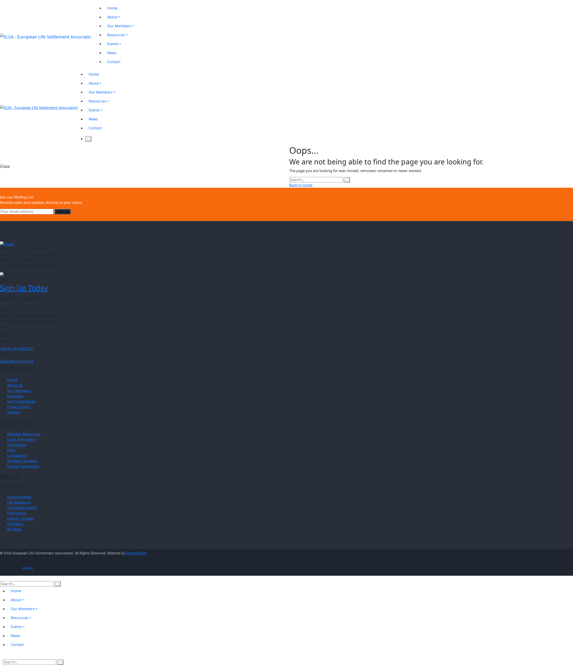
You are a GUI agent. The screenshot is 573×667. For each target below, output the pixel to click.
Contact (13, 412)
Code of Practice (21, 439)
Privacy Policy (18, 406)
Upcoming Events (22, 507)
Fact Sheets (16, 444)
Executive (15, 396)
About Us (15, 385)
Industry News (19, 496)
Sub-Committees (21, 401)
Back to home (300, 185)
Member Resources (23, 434)
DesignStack (136, 553)
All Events (15, 523)
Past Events (17, 513)
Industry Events (20, 518)
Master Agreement (23, 466)
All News (14, 529)
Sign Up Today (24, 288)
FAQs (11, 450)
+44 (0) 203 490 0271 (17, 348)
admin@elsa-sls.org (16, 361)
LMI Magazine (19, 502)
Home (12, 379)
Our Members (19, 390)
